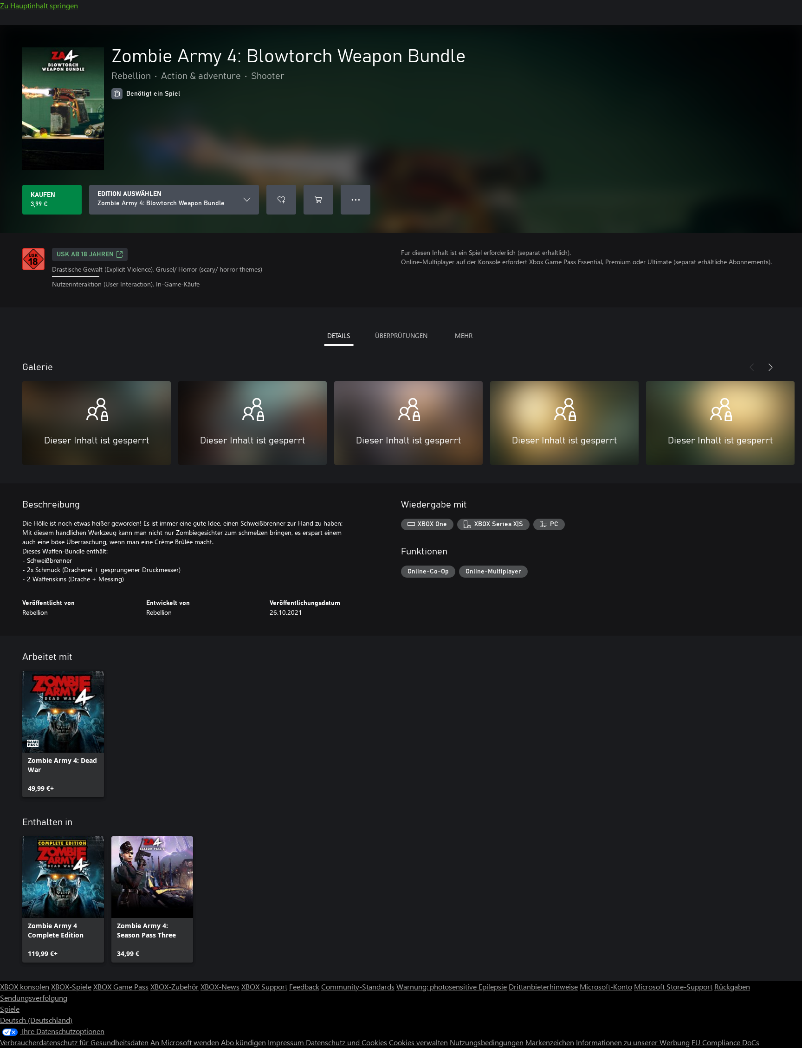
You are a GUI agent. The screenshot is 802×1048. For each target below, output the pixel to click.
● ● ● (355, 199)
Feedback (304, 986)
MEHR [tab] (463, 335)
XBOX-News (219, 986)
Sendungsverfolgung (33, 997)
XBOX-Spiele (71, 986)
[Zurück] (752, 367)
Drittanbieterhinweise (543, 986)
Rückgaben (732, 986)
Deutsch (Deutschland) (36, 1020)
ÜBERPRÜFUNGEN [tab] (401, 335)
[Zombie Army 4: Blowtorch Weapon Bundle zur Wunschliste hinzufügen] (281, 200)
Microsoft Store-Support (673, 986)
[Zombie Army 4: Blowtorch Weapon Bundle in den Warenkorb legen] (318, 200)
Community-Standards (358, 986)
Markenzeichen (549, 1042)
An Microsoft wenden (184, 1042)
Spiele (9, 1009)
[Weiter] (770, 367)
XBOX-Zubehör (174, 986)
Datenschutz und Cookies (346, 1042)
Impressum (287, 1042)
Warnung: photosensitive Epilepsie (451, 986)
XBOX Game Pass (121, 986)
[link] (63, 734)
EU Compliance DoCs (725, 1042)
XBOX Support (264, 986)
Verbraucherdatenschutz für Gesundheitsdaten (74, 1042)
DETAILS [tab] (338, 335)
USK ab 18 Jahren (85, 254)
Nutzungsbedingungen (487, 1042)
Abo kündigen (243, 1042)
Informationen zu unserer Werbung (633, 1042)
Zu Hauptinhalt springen (39, 5)
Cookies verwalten (418, 1042)
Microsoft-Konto (606, 986)
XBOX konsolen (24, 986)
